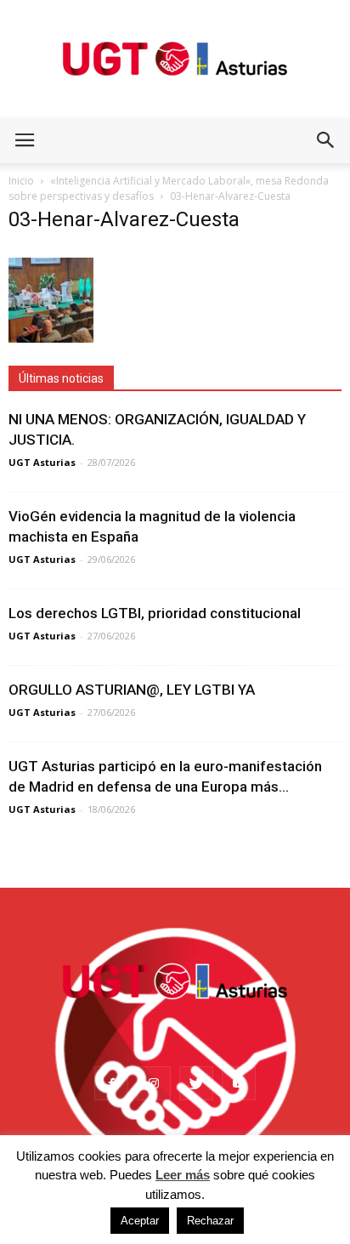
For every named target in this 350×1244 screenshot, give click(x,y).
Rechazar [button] (210, 1220)
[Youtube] (239, 1083)
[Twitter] (196, 1083)
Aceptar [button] (140, 1220)
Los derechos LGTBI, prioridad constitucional (154, 613)
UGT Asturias (42, 462)
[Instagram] (154, 1083)
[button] (326, 140)
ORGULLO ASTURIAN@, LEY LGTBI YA (131, 689)
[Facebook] (111, 1083)
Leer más (182, 1174)
